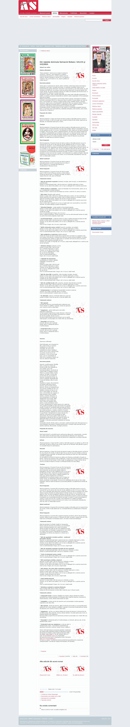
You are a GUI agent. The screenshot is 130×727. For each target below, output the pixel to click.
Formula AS (25, 46)
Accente (94, 78)
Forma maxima (96, 95)
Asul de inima (24, 16)
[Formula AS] (28, 6)
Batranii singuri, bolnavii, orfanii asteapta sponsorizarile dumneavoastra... (101, 222)
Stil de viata (95, 125)
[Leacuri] (27, 87)
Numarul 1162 (49, 46)
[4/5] (45, 689)
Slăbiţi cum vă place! (62, 675)
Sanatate (69, 16)
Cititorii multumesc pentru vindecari (99, 84)
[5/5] (46, 689)
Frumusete (95, 98)
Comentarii (84, 656)
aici (65, 709)
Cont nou (96, 149)
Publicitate (73, 13)
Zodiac (94, 130)
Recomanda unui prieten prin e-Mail (51, 696)
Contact (91, 13)
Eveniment (95, 93)
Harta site (104, 718)
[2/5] (42, 689)
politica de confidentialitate (75, 722)
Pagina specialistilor (97, 111)
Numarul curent (45, 13)
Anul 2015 (39, 46)
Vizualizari (64, 656)
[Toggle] (109, 217)
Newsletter (83, 13)
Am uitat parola (106, 149)
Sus (109, 718)
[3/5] (43, 689)
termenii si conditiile (61, 722)
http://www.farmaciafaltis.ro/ (48, 638)
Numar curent (23, 718)
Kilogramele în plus (45, 675)
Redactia (43, 651)
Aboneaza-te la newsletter (48, 698)
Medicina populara (79, 16)
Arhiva (55, 13)
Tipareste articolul (46, 700)
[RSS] (87, 46)
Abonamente (64, 13)
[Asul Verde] (27, 64)
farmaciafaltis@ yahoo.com (50, 635)
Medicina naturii (46, 16)
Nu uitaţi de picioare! (78, 675)
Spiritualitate (56, 16)
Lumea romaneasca (35, 16)
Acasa (94, 75)
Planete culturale (96, 114)
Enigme (63, 16)
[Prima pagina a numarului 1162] (101, 59)
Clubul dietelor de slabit (98, 87)
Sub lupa (94, 127)
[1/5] (40, 689)
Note (75, 656)
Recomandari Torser (97, 232)
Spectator (95, 119)
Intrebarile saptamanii (98, 101)
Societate (94, 117)
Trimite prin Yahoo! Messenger (49, 694)
